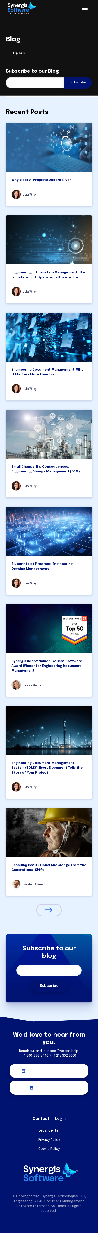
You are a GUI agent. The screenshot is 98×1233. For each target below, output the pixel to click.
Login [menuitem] (60, 1119)
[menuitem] (34, 1107)
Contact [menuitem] (41, 1119)
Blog (13, 39)
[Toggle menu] (84, 8)
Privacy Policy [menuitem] (49, 1140)
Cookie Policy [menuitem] (49, 1149)
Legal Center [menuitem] (49, 1130)
